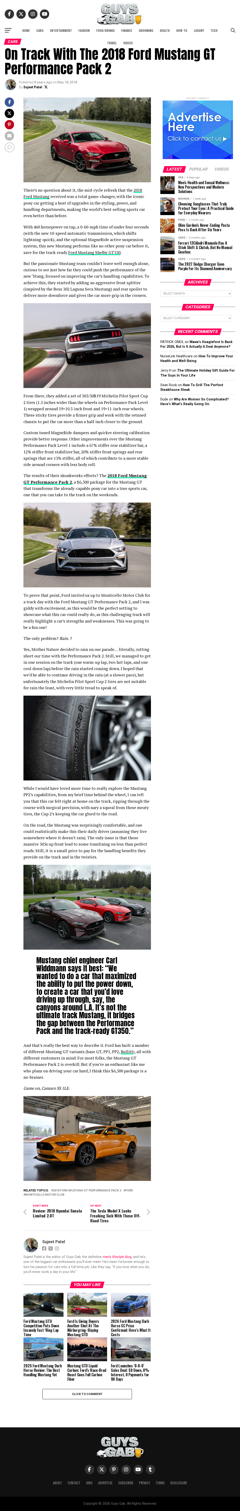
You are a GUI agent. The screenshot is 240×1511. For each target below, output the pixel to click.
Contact (74, 1482)
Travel (112, 42)
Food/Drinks (105, 30)
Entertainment (61, 30)
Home (26, 30)
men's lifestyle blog (117, 1257)
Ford (129, 1190)
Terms (160, 1482)
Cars (39, 30)
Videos (128, 42)
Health (165, 30)
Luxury (199, 30)
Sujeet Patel (32, 87)
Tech (214, 30)
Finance (126, 30)
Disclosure (178, 1482)
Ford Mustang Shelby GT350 (94, 252)
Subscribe (125, 1482)
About (57, 1482)
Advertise (105, 1482)
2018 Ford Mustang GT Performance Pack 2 (87, 1190)
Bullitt (127, 1051)
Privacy (144, 1482)
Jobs (89, 1482)
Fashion (84, 30)
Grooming (146, 30)
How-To (181, 30)
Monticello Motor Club (44, 1194)
